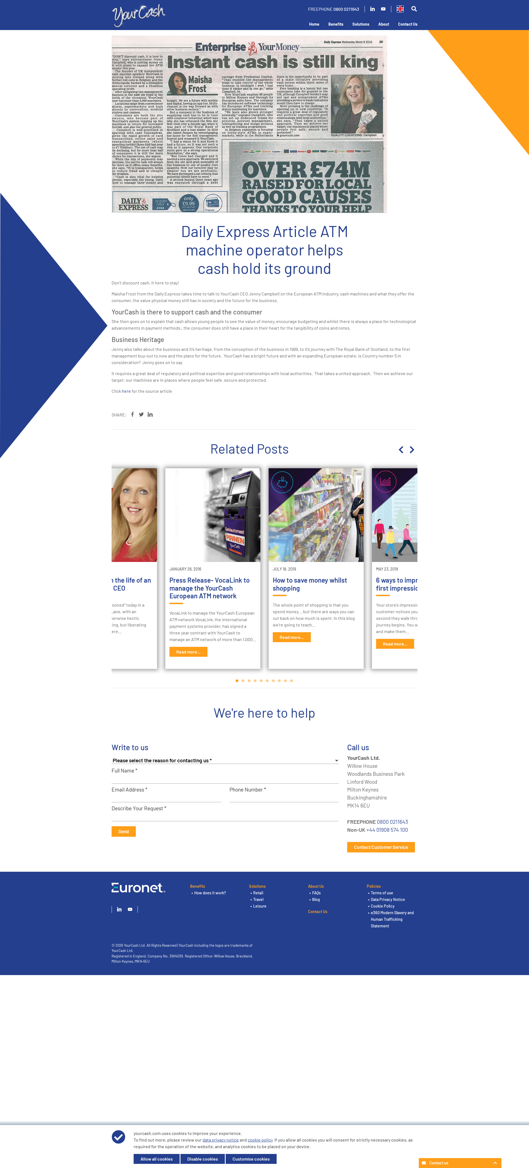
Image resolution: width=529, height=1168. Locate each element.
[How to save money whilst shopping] (316, 515)
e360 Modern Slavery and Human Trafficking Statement (392, 919)
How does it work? (210, 892)
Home (314, 24)
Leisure (259, 906)
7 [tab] (273, 680)
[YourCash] (139, 14)
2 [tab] (243, 680)
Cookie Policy (383, 906)
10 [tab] (291, 680)
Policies (374, 886)
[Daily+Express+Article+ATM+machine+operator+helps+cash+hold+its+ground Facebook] (132, 414)
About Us (316, 886)
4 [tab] (255, 680)
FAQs (316, 892)
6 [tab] (267, 680)
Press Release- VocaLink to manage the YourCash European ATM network (209, 588)
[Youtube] (383, 9)
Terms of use (382, 892)
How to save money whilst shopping (310, 584)
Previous (401, 450)
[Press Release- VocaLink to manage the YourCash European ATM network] (212, 515)
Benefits (335, 24)
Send (123, 831)
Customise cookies (251, 1158)
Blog (316, 899)
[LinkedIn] (372, 9)
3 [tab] (249, 680)
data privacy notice (221, 1139)
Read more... (188, 651)
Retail (258, 892)
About (383, 24)
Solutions (360, 24)
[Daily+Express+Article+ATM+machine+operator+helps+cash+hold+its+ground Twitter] (141, 414)
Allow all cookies (157, 1158)
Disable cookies (202, 1158)
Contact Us (407, 24)
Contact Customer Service (381, 847)
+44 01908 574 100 (387, 830)
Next (412, 450)
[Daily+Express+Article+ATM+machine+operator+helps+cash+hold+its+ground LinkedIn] (150, 414)
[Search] (414, 9)
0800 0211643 (346, 9)
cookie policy (260, 1139)
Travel (258, 899)
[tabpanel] (316, 568)
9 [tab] (285, 680)
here (127, 391)
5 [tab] (261, 680)
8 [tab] (279, 680)
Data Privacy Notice (388, 899)
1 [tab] (237, 680)
